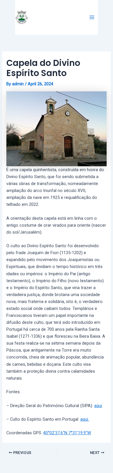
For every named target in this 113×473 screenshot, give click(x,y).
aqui (98, 405)
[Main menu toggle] (92, 17)
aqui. (84, 419)
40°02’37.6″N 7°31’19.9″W (67, 432)
